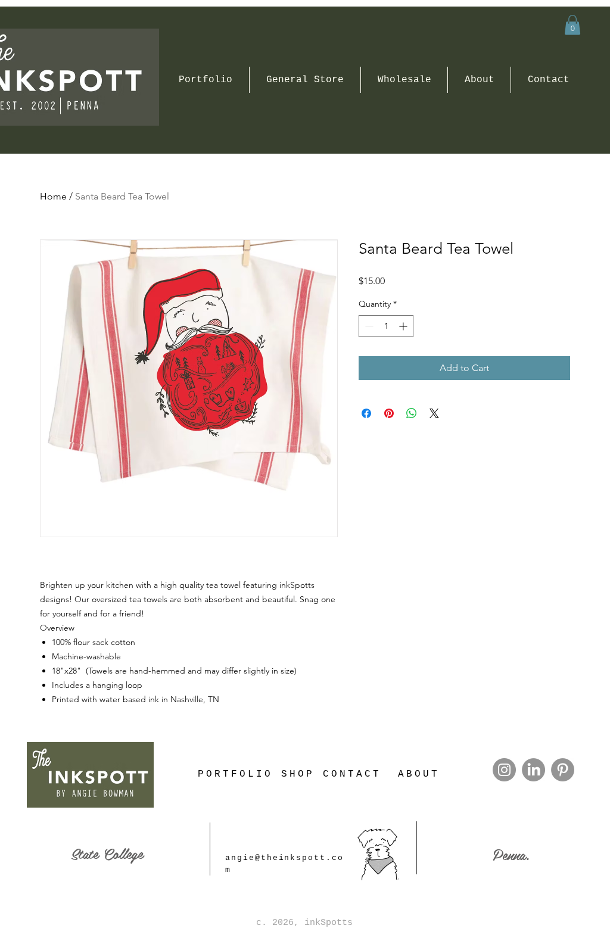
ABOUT (419, 774)
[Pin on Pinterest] (389, 413)
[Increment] (404, 326)
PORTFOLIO (235, 774)
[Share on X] (434, 413)
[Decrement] (367, 326)
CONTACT (352, 774)
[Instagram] (504, 769)
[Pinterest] (562, 769)
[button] (572, 25)
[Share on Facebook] (366, 413)
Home (53, 196)
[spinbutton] (386, 326)
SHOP (298, 774)
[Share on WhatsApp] (411, 413)
